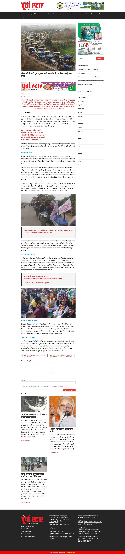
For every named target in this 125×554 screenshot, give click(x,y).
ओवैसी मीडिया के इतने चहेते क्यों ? (61, 430)
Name (51, 367)
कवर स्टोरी (23, 14)
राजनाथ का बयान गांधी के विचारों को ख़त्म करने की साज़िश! (91, 81)
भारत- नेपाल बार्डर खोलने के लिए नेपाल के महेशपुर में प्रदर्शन (34, 355)
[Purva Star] (80, 6)
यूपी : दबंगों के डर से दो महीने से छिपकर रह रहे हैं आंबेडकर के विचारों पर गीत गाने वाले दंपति (61, 355)
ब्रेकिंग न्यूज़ (80, 131)
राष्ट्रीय (79, 146)
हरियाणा (79, 165)
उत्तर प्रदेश (80, 112)
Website (23, 380)
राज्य (59, 14)
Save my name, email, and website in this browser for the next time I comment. (42, 386)
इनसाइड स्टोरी (32, 14)
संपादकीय (40, 14)
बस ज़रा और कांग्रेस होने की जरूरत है (85, 84)
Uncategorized (82, 101)
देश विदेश (53, 14)
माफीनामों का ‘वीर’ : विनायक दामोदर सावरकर (34, 415)
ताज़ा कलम (66, 14)
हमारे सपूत (80, 14)
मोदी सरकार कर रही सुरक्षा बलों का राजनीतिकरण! (32, 475)
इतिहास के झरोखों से (96, 14)
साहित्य (87, 14)
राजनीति (47, 14)
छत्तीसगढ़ (80, 120)
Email (51, 374)
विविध (22, 17)
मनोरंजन (73, 14)
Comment (24, 367)
